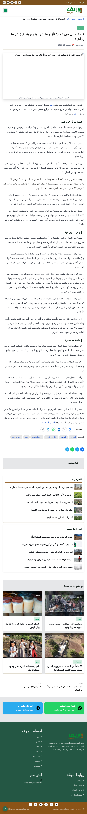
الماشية (63, 437)
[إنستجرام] (4, 2)
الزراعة (73, 437)
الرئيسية (81, 19)
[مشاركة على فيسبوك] (70, 429)
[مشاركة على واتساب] (53, 429)
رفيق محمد (80, 45)
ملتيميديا (37, 766)
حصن (81, 28)
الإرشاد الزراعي (76, 790)
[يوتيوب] (8, 2)
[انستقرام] (46, 804)
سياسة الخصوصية (22, 809)
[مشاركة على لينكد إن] (59, 429)
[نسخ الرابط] (42, 429)
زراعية (76, 113)
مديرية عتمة (16, 437)
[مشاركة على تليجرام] (48, 429)
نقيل (38, 736)
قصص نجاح (71, 19)
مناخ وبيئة (36, 756)
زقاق (38, 746)
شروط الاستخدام (9, 809)
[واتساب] (30, 804)
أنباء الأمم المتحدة (60, 179)
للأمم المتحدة (48, 422)
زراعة (38, 751)
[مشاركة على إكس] (64, 429)
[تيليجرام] (12, 2)
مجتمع (37, 761)
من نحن (79, 780)
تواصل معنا (78, 785)
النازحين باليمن (51, 437)
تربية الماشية (36, 437)
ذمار (52, 104)
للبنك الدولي (41, 188)
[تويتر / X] (51, 804)
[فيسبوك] (19, 2)
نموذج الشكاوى (76, 795)
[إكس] (15, 2)
